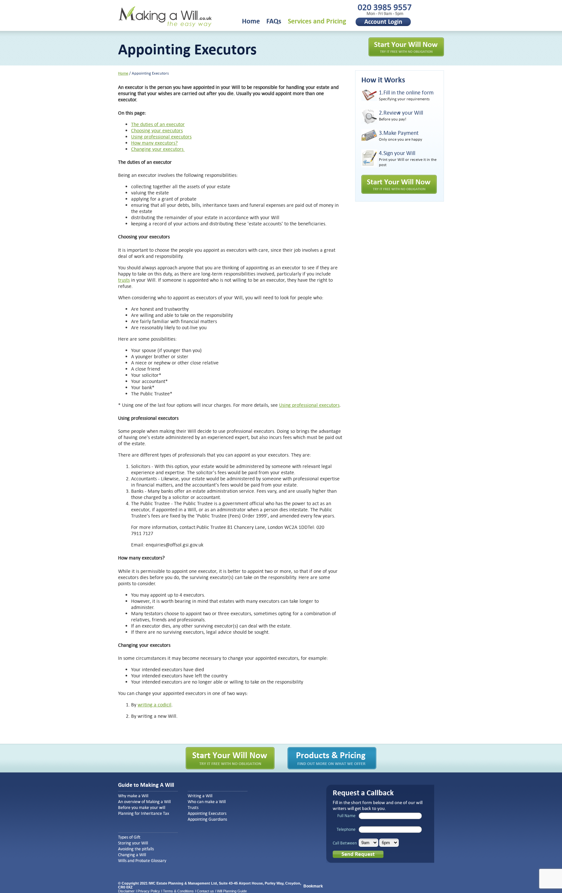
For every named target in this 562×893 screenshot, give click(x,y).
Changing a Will (132, 855)
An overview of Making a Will (144, 801)
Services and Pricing (317, 21)
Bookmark (313, 886)
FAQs (273, 21)
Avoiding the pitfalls (136, 849)
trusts (124, 280)
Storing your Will (133, 843)
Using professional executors (161, 137)
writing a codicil (154, 705)
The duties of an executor (158, 124)
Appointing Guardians (207, 819)
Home (251, 21)
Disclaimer (126, 891)
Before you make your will (141, 807)
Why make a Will (133, 796)
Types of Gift (129, 837)
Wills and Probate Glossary (142, 860)
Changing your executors (158, 149)
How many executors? (154, 143)
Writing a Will (200, 796)
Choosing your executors (157, 130)
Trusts (193, 807)
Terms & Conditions (178, 891)
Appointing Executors (207, 813)
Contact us (205, 891)
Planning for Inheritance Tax (143, 813)
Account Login (383, 22)
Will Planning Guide (232, 891)
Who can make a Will (207, 801)
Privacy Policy (149, 891)
